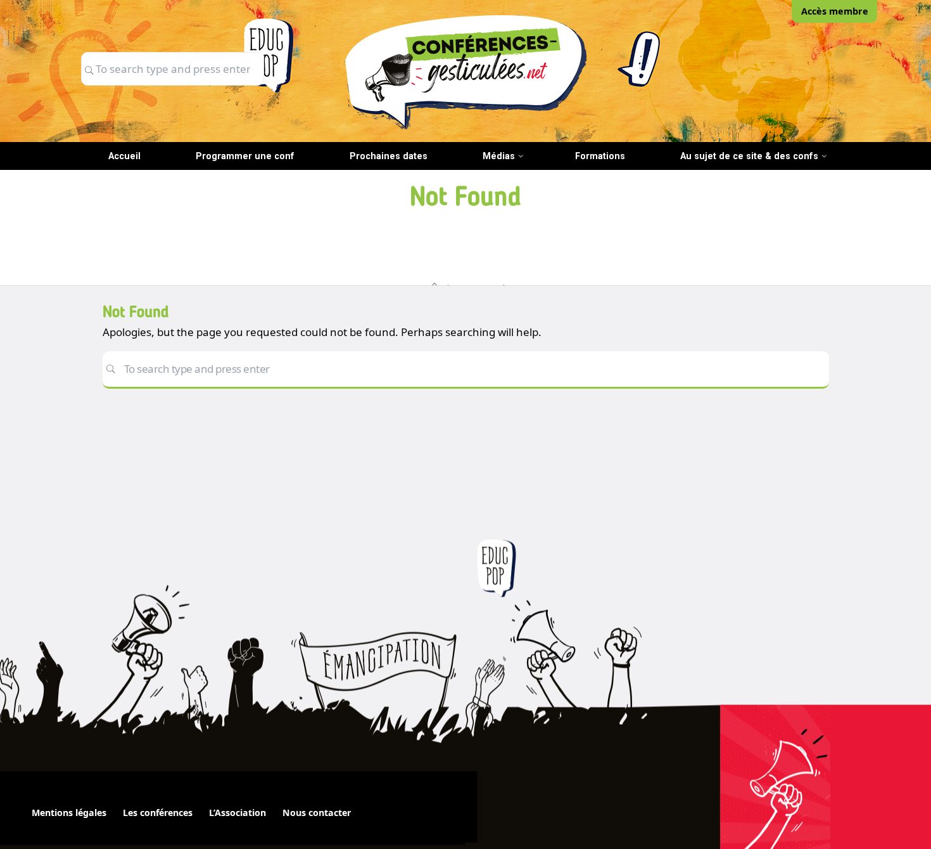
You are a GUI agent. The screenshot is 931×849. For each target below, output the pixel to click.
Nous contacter (316, 813)
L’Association (237, 813)
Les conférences (158, 813)
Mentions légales (69, 813)
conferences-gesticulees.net (465, 72)
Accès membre (834, 11)
